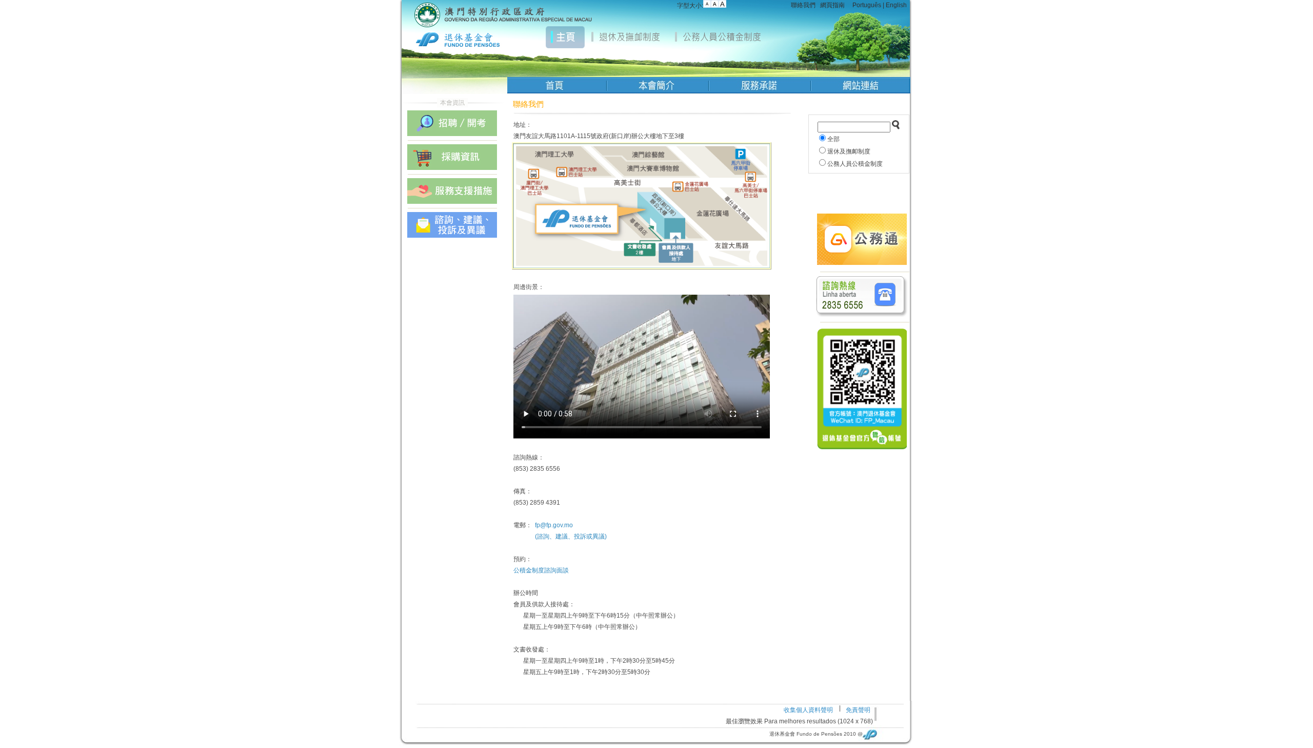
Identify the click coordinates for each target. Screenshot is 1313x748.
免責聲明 (858, 710)
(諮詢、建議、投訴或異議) (571, 536)
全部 (833, 139)
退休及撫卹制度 (848, 151)
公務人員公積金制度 (855, 163)
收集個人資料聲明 (808, 710)
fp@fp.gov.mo (554, 525)
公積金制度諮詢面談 (541, 570)
